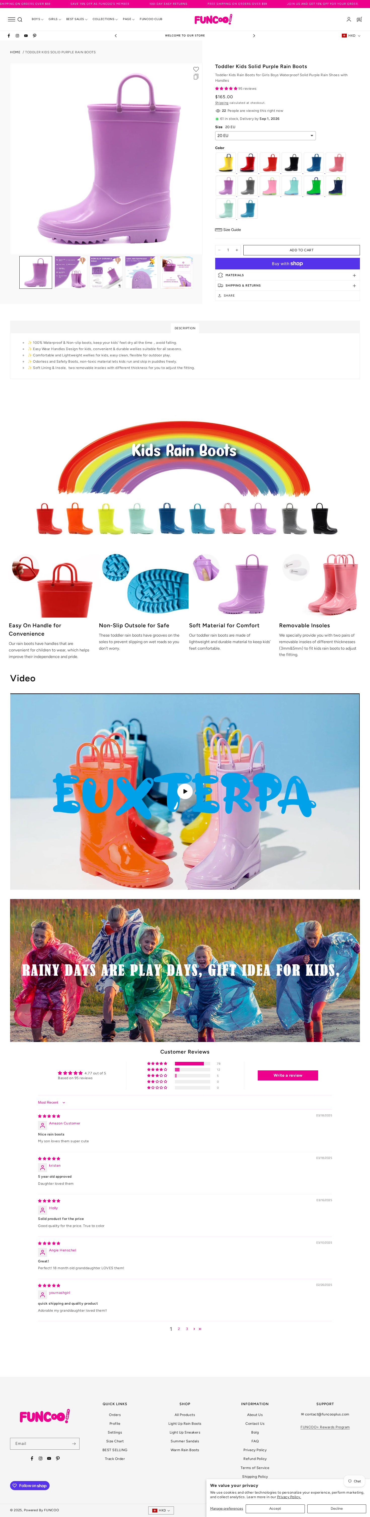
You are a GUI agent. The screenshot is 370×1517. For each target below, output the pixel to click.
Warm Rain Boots (185, 1450)
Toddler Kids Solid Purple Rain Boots (60, 52)
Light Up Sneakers (185, 1432)
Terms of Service (255, 1468)
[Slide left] (14, 272)
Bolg (255, 1432)
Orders (115, 1415)
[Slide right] (199, 272)
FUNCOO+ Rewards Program (325, 1427)
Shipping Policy (255, 1477)
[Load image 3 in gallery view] (106, 272)
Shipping (222, 103)
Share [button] (229, 295)
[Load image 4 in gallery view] (141, 272)
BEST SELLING (115, 1450)
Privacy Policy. (289, 1497)
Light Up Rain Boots (185, 1423)
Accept (275, 1508)
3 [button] (187, 1329)
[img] (49, 1116)
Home (15, 52)
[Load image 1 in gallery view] (35, 272)
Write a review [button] (288, 1075)
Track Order (115, 1459)
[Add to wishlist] (196, 69)
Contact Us (255, 1423)
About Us (255, 1415)
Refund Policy (255, 1459)
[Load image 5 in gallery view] (176, 272)
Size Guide (232, 229)
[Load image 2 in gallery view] (71, 272)
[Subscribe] (73, 1444)
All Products (185, 1415)
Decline (337, 1508)
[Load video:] (185, 791)
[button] (12, 19)
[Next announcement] (254, 35)
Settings (115, 1432)
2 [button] (179, 1329)
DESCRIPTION (185, 328)
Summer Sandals (185, 1441)
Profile (115, 1423)
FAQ (255, 1441)
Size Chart (115, 1441)
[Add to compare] (196, 76)
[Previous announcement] (115, 35)
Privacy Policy (255, 1450)
